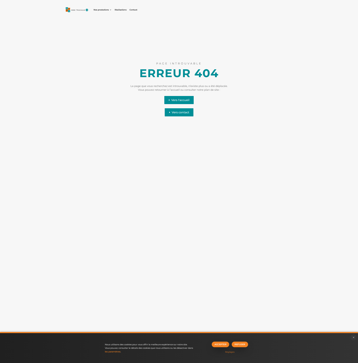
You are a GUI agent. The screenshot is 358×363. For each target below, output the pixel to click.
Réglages (230, 352)
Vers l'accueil (180, 100)
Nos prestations (101, 10)
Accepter (221, 344)
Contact (133, 10)
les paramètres (113, 351)
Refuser (240, 344)
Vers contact (180, 112)
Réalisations (120, 10)
